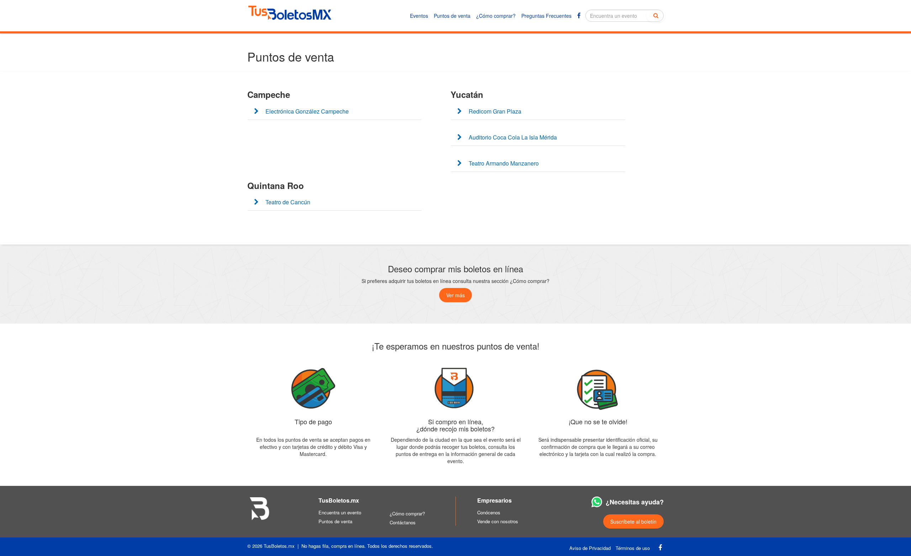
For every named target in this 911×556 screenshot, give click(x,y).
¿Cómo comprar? (496, 15)
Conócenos (488, 512)
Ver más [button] (455, 295)
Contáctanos (403, 522)
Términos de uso (633, 548)
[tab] (335, 111)
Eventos (419, 15)
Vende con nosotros (497, 521)
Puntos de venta (452, 15)
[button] (335, 111)
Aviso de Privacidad (590, 548)
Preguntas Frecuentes (546, 15)
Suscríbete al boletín (633, 521)
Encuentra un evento (339, 512)
